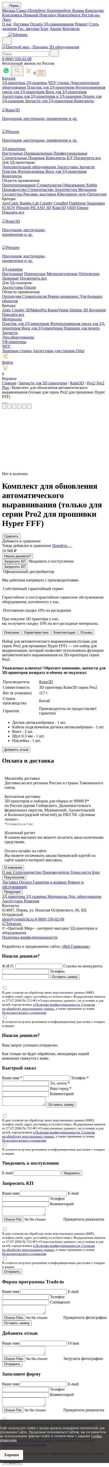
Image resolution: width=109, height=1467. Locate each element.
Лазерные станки (17, 351)
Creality (46, 203)
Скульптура (12, 194)
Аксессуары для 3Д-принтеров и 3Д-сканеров (42, 96)
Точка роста (81, 872)
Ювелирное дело (72, 194)
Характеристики (36, 632)
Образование (74, 185)
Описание (11, 632)
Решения (31, 901)
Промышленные (38, 153)
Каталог (9, 78)
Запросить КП (14, 561)
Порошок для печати (82, 328)
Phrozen (22, 208)
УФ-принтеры (14, 342)
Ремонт (81, 24)
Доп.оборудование (18, 337)
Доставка (21, 24)
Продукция (12, 892)
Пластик (10, 171)
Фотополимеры (32, 171)
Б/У (70, 158)
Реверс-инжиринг (64, 296)
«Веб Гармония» (75, 946)
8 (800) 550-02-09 (16, 59)
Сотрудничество (27, 872)
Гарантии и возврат (50, 882)
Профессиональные (70, 153)
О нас (7, 24)
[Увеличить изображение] (2, 401)
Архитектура (66, 189)
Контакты (71, 28)
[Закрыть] (70, 547)
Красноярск (12, 15)
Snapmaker (96, 203)
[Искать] (54, 53)
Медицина (87, 189)
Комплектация (64, 632)
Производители (56, 872)
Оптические (89, 274)
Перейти (60, 545)
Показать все (13, 212)
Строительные (15, 158)
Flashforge (78, 203)
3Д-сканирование (59, 24)
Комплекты (84, 101)
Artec (7, 310)
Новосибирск (69, 15)
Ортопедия (96, 194)
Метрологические (62, 274)
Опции (30, 287)
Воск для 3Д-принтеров (66, 92)
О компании (13, 867)
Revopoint (97, 310)
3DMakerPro (37, 310)
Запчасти (87, 167)
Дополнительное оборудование (29, 167)
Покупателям (14, 877)
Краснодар (94, 10)
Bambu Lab (30, 203)
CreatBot (60, 203)
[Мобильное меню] (7, 41)
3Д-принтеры (14, 83)
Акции (56, 28)
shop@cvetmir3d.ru (18, 919)
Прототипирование (19, 185)
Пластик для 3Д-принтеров (51, 87)
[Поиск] (17, 71)
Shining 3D (79, 310)
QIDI (71, 208)
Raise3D (59, 208)
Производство (15, 189)
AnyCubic (11, 203)
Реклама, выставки (40, 194)
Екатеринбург (59, 10)
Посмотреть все (87, 158)
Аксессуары (68, 167)
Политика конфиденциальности (30, 937)
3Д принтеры (14, 896)
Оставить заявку (65, 977)
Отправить (12, 1272)
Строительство (41, 189)
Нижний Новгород (40, 15)
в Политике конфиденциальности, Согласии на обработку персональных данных (48, 1006)
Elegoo (82, 208)
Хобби (91, 185)
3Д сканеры (36, 896)
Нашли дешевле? (17, 556)
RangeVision (58, 310)
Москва (9, 10)
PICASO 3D (40, 208)
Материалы (12, 319)
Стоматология (49, 185)
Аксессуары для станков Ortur (58, 351)
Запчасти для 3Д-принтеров (49, 101)
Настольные (13, 153)
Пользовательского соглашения (24, 1013)
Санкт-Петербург (31, 10)
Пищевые (37, 158)
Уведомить (72, 1173)
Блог (45, 28)
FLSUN (8, 208)
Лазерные (10, 278)
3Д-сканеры (37, 83)
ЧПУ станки (59, 83)
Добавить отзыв (16, 750)
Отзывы (86, 632)
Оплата (36, 24)
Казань (78, 10)
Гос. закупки (29, 28)
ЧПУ (6, 346)
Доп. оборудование (84, 896)
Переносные (35, 274)
